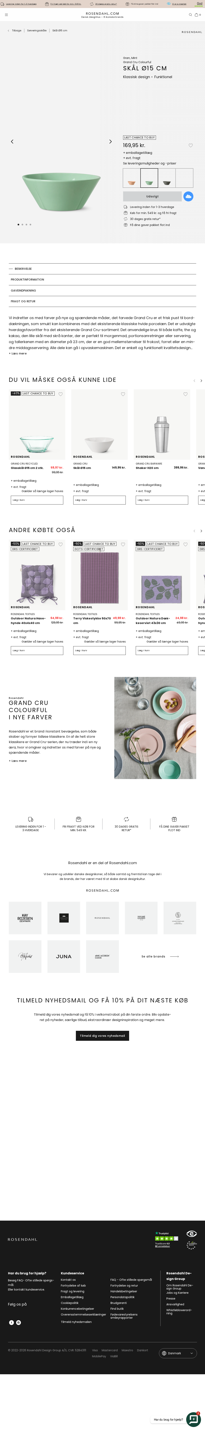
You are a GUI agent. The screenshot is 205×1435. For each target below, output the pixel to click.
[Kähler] (63, 918)
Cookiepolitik (69, 1303)
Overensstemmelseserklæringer (83, 1315)
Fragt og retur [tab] (23, 301)
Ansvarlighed (175, 1304)
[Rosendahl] (102, 918)
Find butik (117, 1309)
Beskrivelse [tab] (23, 269)
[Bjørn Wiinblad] (25, 956)
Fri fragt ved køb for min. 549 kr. (65, 4)
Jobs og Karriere (177, 1293)
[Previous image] (12, 141)
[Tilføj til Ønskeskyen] (188, 196)
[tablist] (102, 285)
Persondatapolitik (123, 1297)
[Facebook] (11, 1322)
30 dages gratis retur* (106, 4)
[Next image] (110, 141)
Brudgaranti (119, 1303)
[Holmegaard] (141, 918)
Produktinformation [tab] (27, 280)
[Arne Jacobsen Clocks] (102, 956)
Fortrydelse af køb (73, 1286)
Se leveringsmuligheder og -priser (149, 163)
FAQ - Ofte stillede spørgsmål (131, 1280)
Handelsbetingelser (124, 1291)
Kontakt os (68, 1280)
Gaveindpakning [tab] (23, 291)
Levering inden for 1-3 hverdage (21, 4)
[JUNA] (63, 956)
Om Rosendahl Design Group (179, 1287)
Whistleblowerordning (179, 1312)
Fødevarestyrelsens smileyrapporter (124, 1316)
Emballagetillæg (72, 1297)
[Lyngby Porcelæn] (180, 918)
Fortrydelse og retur (124, 1286)
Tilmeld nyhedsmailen (76, 1322)
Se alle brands (153, 956)
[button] (27, 224)
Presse (170, 1299)
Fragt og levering (72, 1291)
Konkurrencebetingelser (77, 1309)
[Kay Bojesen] (25, 918)
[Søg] (190, 14)
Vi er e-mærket (179, 4)
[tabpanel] (102, 335)
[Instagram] (18, 1322)
